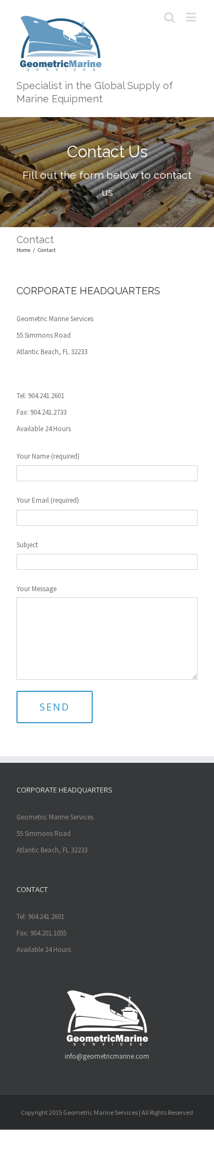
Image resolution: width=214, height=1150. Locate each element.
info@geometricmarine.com (107, 1056)
